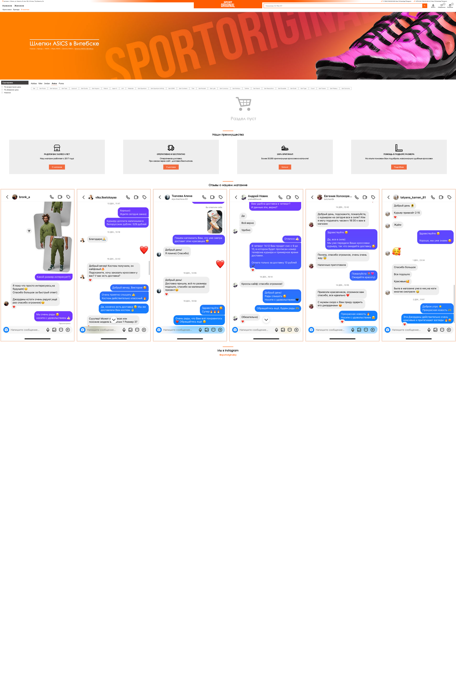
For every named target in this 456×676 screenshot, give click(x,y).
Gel (34, 88)
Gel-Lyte (212, 88)
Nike (40, 84)
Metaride (130, 88)
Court (312, 88)
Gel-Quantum (142, 88)
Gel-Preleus (333, 88)
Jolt (122, 88)
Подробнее (399, 167)
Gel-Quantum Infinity (157, 88)
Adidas (34, 84)
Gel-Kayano (95, 88)
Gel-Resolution (269, 88)
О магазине (57, 167)
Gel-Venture (53, 88)
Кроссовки (7, 9)
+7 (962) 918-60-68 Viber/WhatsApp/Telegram (397, 1)
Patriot (106, 88)
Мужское (7, 5)
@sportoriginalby (228, 354)
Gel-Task (64, 88)
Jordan (47, 84)
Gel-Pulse (42, 88)
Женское (19, 5)
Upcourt (74, 88)
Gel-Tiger (303, 88)
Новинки (7, 92)
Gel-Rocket (202, 88)
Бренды (16, 9)
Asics (54, 84)
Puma (61, 84)
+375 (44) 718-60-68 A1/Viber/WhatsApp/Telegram (431, 1)
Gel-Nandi (256, 88)
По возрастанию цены (12, 87)
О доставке (171, 167)
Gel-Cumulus (224, 88)
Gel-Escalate (282, 88)
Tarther (247, 88)
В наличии (25, 9)
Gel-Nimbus (236, 88)
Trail (193, 88)
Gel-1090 (171, 88)
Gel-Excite (84, 88)
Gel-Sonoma (346, 88)
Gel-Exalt (293, 88)
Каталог (285, 167)
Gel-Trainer (322, 88)
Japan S (114, 88)
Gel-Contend (183, 88)
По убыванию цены (11, 90)
